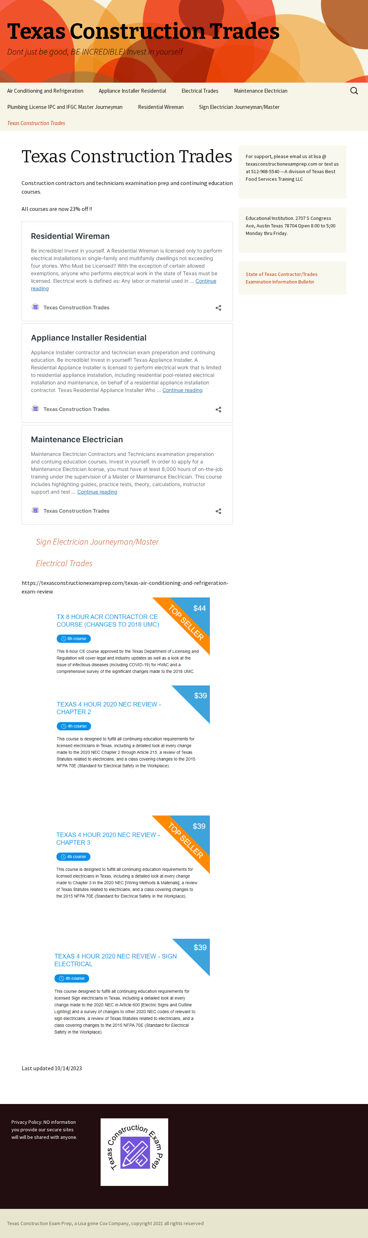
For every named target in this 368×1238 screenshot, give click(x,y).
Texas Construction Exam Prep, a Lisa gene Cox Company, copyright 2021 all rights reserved (105, 1223)
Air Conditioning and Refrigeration (45, 90)
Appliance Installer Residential (132, 90)
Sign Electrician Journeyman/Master (239, 106)
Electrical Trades (199, 90)
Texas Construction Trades (36, 123)
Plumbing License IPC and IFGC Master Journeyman (65, 106)
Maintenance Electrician (261, 90)
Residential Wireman (161, 106)
